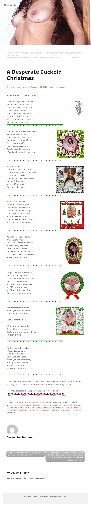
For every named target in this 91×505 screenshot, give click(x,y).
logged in (22, 478)
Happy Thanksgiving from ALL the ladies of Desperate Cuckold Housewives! (24, 453)
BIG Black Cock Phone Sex (29, 405)
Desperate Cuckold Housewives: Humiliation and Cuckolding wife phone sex (44, 54)
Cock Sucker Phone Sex (52, 405)
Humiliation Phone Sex (37, 402)
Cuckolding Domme (18, 87)
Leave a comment (58, 87)
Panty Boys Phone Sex (61, 410)
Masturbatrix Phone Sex (40, 410)
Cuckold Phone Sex (16, 402)
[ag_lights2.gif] (35, 125)
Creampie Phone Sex (72, 405)
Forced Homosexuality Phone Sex (49, 408)
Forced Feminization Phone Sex (21, 408)
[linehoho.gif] (36, 396)
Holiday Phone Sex (73, 408)
